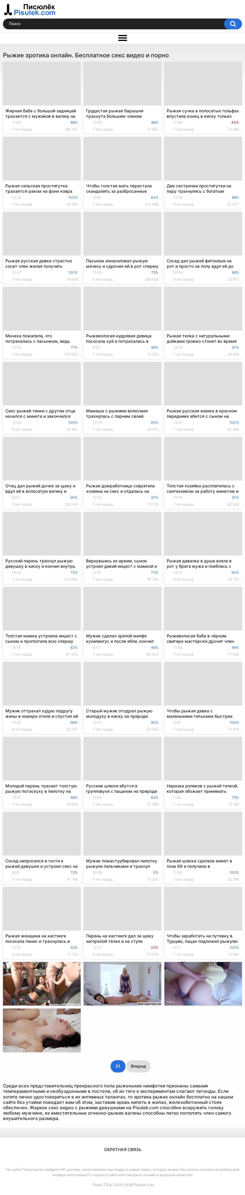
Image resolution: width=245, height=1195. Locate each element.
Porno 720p (102, 1184)
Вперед (138, 1066)
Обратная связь (122, 1149)
